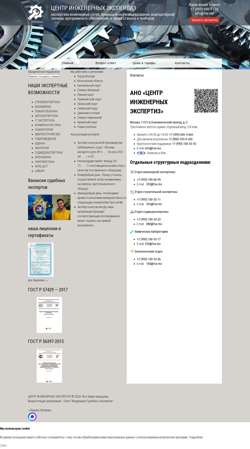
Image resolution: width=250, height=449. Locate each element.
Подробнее (196, 437)
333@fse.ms (154, 184)
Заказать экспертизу (204, 20)
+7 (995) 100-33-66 (149, 259)
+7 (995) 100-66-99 (149, 179)
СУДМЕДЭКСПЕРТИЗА (49, 152)
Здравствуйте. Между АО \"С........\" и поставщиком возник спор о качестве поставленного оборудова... (101, 165)
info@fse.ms (204, 13)
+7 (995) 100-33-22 (149, 219)
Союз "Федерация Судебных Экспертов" (88, 401)
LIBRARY (40, 171)
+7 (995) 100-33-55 (184, 143)
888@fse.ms (154, 224)
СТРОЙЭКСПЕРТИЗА (47, 102)
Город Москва (86, 76)
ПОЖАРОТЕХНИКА (46, 111)
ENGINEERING (43, 106)
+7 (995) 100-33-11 (149, 199)
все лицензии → (38, 280)
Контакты (182, 63)
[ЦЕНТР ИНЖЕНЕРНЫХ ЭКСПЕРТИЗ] (35, 18)
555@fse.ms (153, 244)
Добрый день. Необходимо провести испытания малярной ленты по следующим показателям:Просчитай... (101, 197)
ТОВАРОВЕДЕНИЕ (45, 139)
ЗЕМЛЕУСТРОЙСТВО (47, 134)
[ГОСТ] (49, 332)
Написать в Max (156, 153)
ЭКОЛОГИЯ (42, 148)
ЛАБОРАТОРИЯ (44, 129)
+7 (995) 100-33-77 (149, 239)
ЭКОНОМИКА (43, 157)
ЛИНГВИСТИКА (45, 161)
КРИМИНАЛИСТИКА (48, 125)
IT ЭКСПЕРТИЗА (45, 120)
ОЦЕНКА (40, 143)
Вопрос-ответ (106, 63)
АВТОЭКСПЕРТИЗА (46, 116)
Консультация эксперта (85, 134)
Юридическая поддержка (44, 71)
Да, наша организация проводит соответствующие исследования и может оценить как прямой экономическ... (98, 216)
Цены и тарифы (144, 63)
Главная (67, 63)
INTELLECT (41, 166)
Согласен (3, 445)
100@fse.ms (154, 263)
